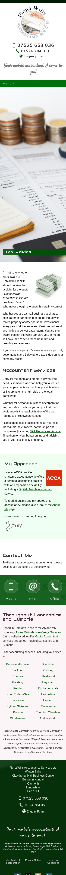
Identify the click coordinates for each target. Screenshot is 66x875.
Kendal (17, 688)
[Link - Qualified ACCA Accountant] (54, 484)
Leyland (48, 700)
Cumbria (17, 676)
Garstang (18, 682)
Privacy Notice (33, 860)
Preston (18, 712)
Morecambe (48, 706)
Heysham (48, 682)
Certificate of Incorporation (12, 861)
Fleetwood (48, 676)
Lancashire (48, 694)
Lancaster (18, 700)
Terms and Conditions (53, 861)
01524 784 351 (35, 805)
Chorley (48, 670)
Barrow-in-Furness (17, 664)
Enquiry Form (35, 811)
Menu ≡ (8, 83)
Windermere (18, 718)
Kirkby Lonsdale (48, 688)
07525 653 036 (35, 798)
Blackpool (18, 670)
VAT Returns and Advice (45, 431)
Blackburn (48, 664)
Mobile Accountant (46, 636)
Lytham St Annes (17, 706)
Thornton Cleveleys (48, 712)
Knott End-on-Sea (18, 694)
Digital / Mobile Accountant (35, 489)
